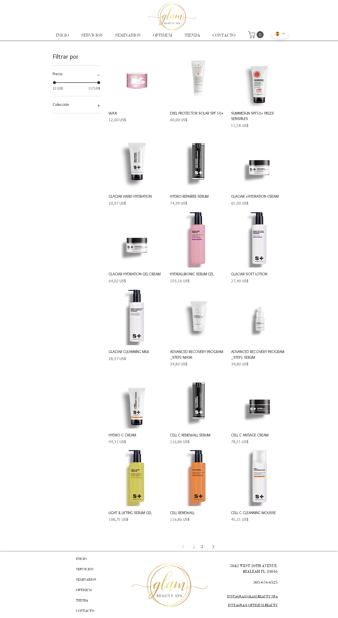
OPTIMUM (84, 590)
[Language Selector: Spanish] (280, 34)
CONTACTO (85, 611)
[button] (256, 34)
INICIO (81, 559)
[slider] (54, 83)
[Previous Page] (183, 547)
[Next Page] (213, 547)
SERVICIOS (85, 569)
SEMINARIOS (86, 579)
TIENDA (82, 600)
